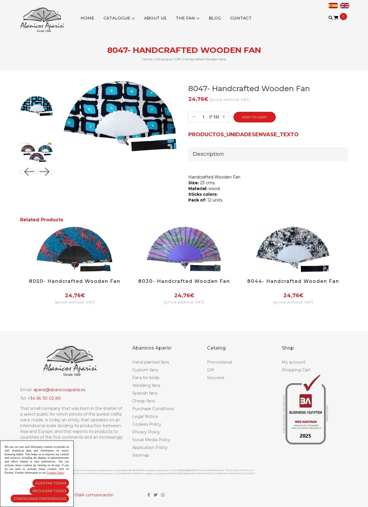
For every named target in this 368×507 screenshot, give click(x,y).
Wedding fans (146, 385)
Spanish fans (144, 393)
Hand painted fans (150, 362)
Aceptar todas (50, 483)
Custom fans (145, 369)
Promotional (219, 362)
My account (294, 362)
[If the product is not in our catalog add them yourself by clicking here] (331, 23)
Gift (178, 59)
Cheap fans (143, 401)
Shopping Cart (296, 369)
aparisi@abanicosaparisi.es (59, 389)
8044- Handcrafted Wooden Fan (293, 281)
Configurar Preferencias (40, 498)
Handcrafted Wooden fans (204, 59)
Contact (241, 18)
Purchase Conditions (153, 408)
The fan (186, 18)
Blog (215, 18)
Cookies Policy (146, 424)
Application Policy (150, 447)
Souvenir (216, 377)
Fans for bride (146, 377)
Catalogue (117, 18)
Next (44, 172)
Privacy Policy (146, 432)
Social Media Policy (151, 439)
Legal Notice (145, 416)
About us (155, 18)
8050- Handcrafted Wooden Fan (74, 281)
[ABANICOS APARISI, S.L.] (44, 16)
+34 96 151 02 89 (44, 398)
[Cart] (336, 18)
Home (87, 18)
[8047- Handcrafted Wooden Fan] (36, 106)
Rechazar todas (49, 491)
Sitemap (140, 455)
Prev (29, 172)
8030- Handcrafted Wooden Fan (184, 281)
